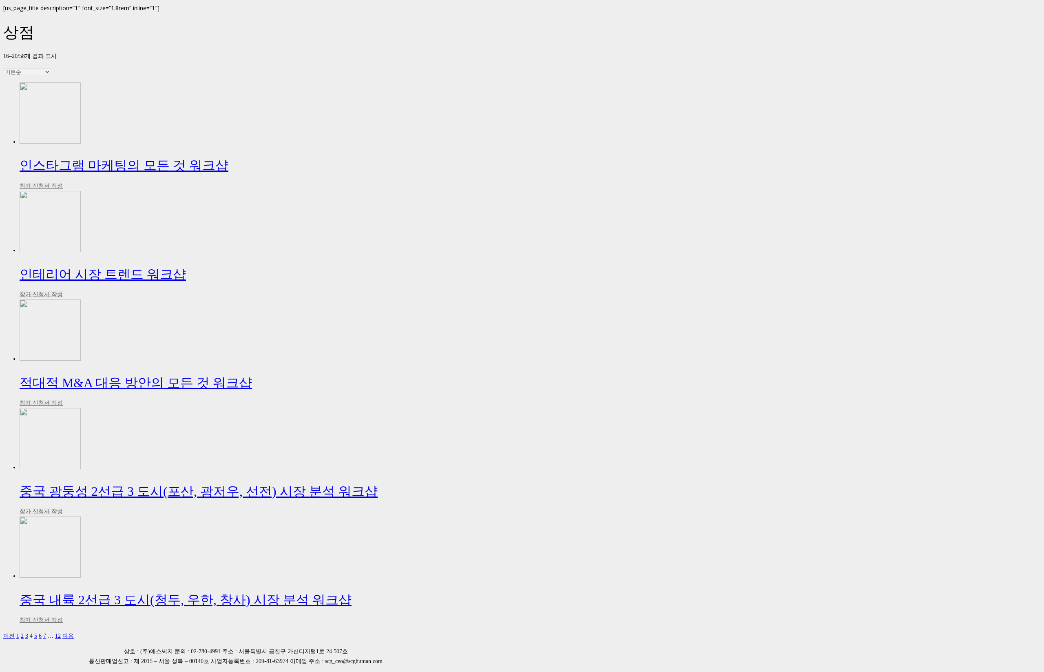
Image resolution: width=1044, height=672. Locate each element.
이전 (9, 635)
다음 (68, 635)
